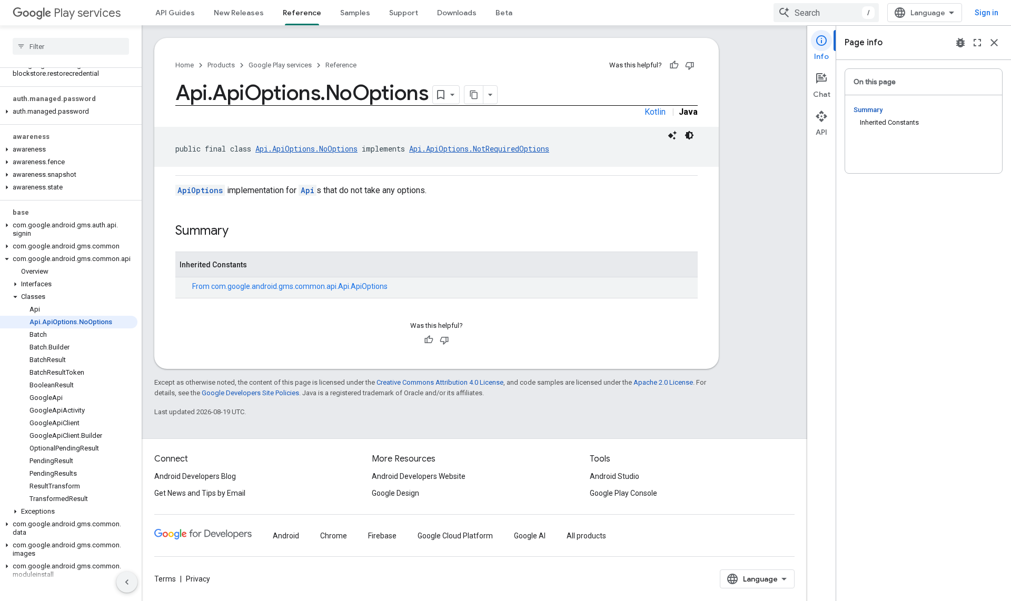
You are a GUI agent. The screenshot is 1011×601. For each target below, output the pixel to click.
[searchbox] (71, 46)
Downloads (457, 12)
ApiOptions (200, 190)
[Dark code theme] (689, 135)
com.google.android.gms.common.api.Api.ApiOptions (299, 286)
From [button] (290, 286)
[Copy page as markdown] (473, 95)
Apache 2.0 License (663, 382)
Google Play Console (623, 493)
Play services (87, 13)
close (994, 42)
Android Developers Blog (195, 476)
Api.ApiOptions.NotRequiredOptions (479, 149)
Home (184, 65)
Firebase (382, 536)
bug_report (960, 42)
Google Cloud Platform (455, 536)
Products (221, 65)
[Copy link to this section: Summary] (239, 231)
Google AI (530, 536)
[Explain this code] (672, 135)
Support (403, 12)
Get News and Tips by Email (199, 493)
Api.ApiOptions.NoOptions (306, 149)
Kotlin (655, 112)
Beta (503, 12)
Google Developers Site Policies (250, 393)
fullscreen (977, 42)
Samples (355, 12)
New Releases (239, 12)
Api (307, 190)
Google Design (395, 493)
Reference (302, 12)
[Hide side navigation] (126, 582)
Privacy (198, 579)
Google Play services (280, 65)
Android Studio (614, 476)
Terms (165, 579)
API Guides (175, 12)
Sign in (986, 12)
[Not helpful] (690, 65)
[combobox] (826, 12)
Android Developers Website (418, 476)
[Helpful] (674, 65)
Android (286, 536)
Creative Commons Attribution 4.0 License (439, 382)
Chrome (333, 536)
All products (586, 536)
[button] (68, 69)
